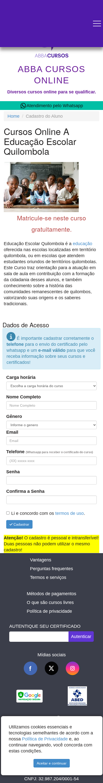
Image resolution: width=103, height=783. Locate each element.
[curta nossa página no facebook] (30, 668)
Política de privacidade (49, 611)
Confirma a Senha (25, 491)
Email (12, 432)
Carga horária (21, 377)
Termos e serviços (48, 577)
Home (14, 116)
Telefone (49, 451)
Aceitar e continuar (51, 763)
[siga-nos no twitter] (51, 668)
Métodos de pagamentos (51, 593)
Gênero (14, 416)
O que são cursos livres (50, 602)
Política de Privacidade (45, 738)
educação (82, 243)
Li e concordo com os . (48, 513)
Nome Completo (23, 396)
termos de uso (69, 513)
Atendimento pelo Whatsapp (54, 105)
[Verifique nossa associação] (77, 695)
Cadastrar (20, 524)
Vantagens (40, 559)
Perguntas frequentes (51, 568)
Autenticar (81, 636)
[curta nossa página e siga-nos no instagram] (72, 668)
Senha (13, 471)
